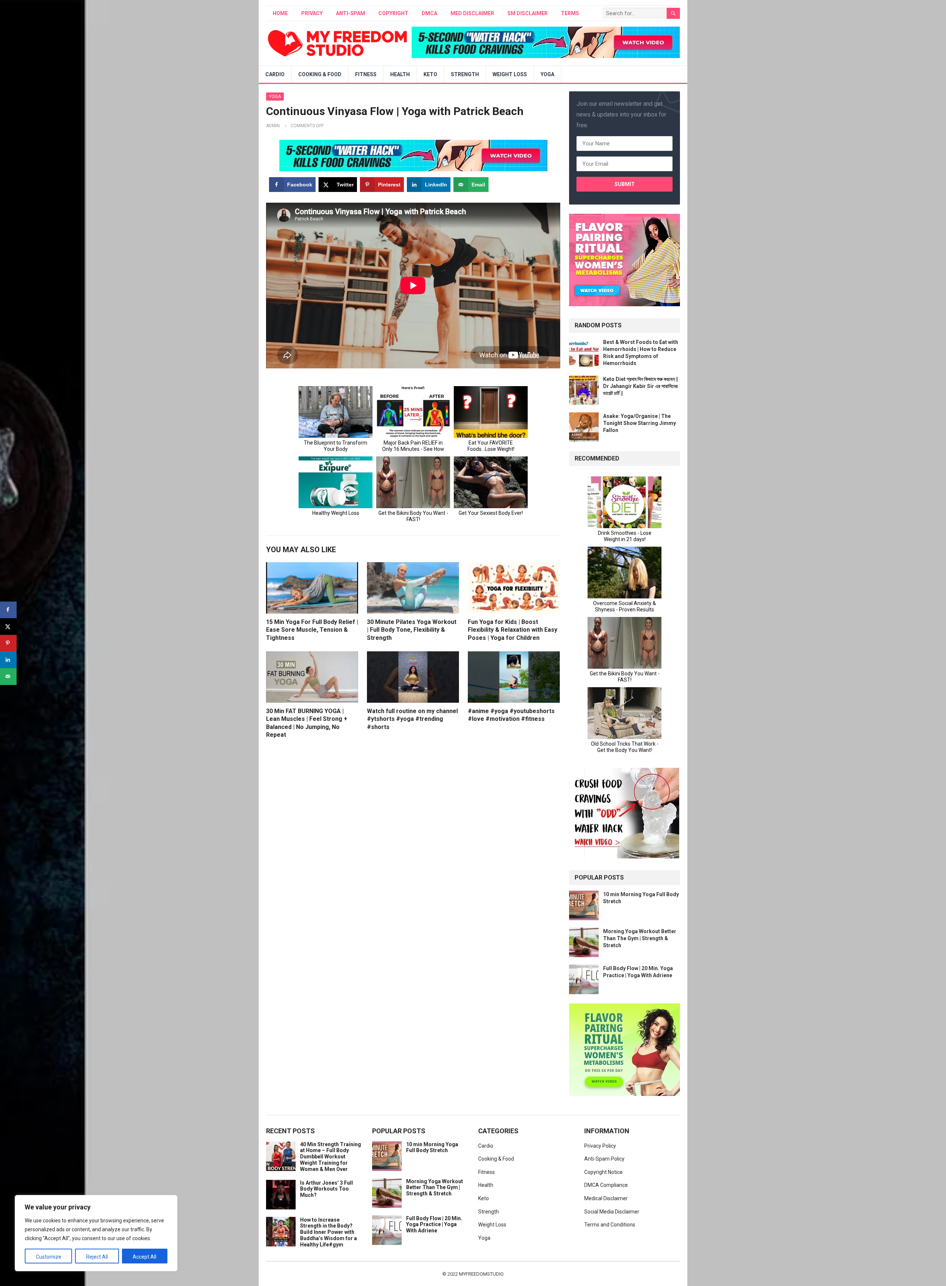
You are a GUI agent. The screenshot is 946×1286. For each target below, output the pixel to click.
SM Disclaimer (527, 13)
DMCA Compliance (606, 1185)
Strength (465, 74)
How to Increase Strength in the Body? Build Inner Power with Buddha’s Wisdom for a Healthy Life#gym (328, 1232)
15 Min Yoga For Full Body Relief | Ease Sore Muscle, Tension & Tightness (312, 629)
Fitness (366, 74)
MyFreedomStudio (481, 1274)
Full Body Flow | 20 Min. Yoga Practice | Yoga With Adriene (434, 1224)
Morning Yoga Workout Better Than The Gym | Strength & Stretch (639, 938)
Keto (430, 74)
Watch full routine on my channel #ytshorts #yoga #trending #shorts (412, 719)
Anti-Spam (350, 13)
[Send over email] (8, 676)
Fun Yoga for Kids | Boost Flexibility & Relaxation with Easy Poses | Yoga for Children (512, 629)
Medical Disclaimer (606, 1198)
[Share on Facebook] (8, 609)
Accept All (144, 1257)
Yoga (547, 74)
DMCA (429, 13)
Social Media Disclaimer (611, 1212)
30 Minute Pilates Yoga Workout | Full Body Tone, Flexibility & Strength (411, 629)
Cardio (275, 74)
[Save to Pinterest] (8, 643)
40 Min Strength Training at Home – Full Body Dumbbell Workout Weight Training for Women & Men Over (330, 1156)
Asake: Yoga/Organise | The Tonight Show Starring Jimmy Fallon (639, 423)
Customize (48, 1257)
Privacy (312, 13)
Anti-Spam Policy (604, 1159)
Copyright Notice (603, 1172)
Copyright (393, 13)
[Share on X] (8, 626)
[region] (96, 1233)
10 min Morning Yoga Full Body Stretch (432, 1147)
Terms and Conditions (609, 1225)
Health (400, 74)
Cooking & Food (319, 74)
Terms (570, 13)
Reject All (97, 1257)
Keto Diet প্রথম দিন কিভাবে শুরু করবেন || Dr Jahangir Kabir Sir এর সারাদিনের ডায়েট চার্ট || (640, 386)
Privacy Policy (600, 1146)
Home (280, 13)
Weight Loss (510, 74)
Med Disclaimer (472, 13)
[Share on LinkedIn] (8, 659)
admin (273, 125)
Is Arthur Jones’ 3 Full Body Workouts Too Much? (326, 1189)
